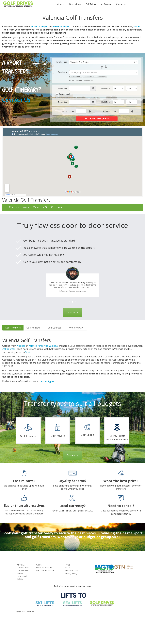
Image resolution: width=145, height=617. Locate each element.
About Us (21, 564)
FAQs (67, 564)
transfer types (46, 381)
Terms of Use (71, 570)
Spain (136, 26)
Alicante (21, 345)
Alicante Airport (40, 26)
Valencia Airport (61, 26)
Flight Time (105, 88)
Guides (39, 564)
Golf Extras (91, 4)
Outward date (62, 88)
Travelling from (61, 62)
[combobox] (103, 62)
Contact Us (121, 4)
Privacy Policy (71, 573)
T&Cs (67, 567)
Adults (64, 111)
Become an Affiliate (45, 570)
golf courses (8, 348)
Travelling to (62, 72)
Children (106, 111)
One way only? (64, 94)
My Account (106, 4)
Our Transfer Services (23, 572)
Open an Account (44, 567)
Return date (62, 102)
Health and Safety (22, 577)
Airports (60, 4)
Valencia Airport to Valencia (43, 345)
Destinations (75, 4)
